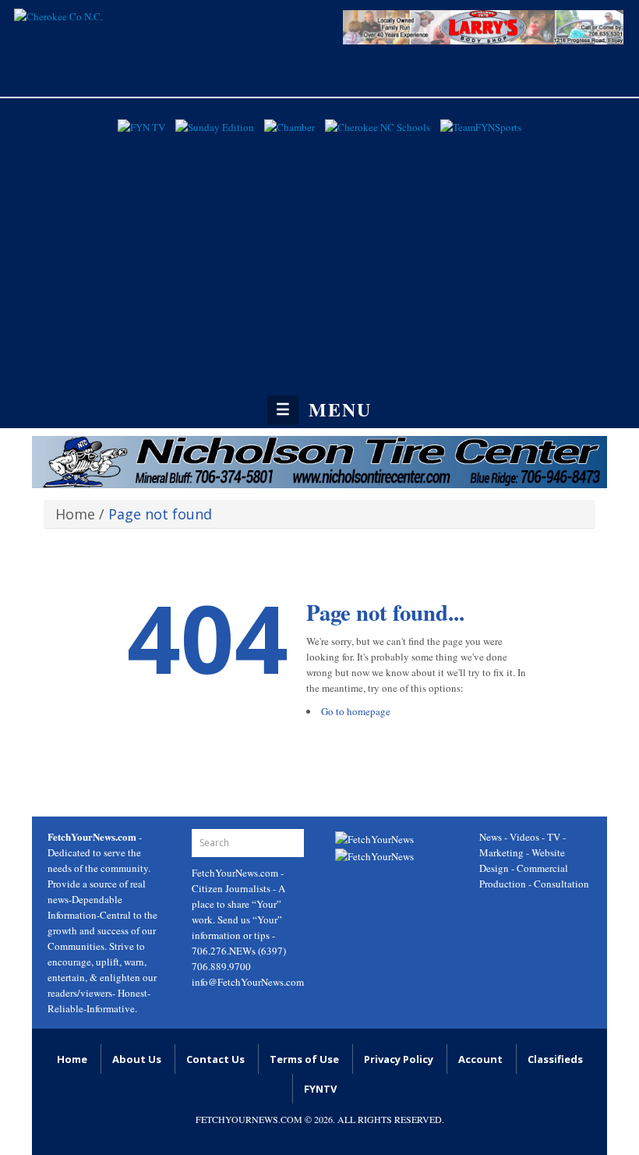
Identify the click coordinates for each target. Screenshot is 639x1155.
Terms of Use (304, 1059)
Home (75, 514)
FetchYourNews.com (236, 873)
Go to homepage (355, 711)
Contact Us (215, 1059)
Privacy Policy (398, 1059)
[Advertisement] (319, 256)
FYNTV (320, 1089)
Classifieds (555, 1059)
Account (480, 1059)
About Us (136, 1059)
